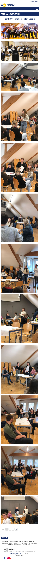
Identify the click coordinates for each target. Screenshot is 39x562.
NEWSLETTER (17, 544)
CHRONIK (16, 543)
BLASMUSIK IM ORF (7, 543)
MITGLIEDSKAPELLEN (15, 541)
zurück (4, 538)
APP (36, 2)
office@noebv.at (16, 553)
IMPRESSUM (26, 553)
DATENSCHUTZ (19, 555)
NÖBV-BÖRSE (24, 543)
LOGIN (32, 2)
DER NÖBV (5, 541)
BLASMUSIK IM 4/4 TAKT (28, 541)
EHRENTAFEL (26, 544)
